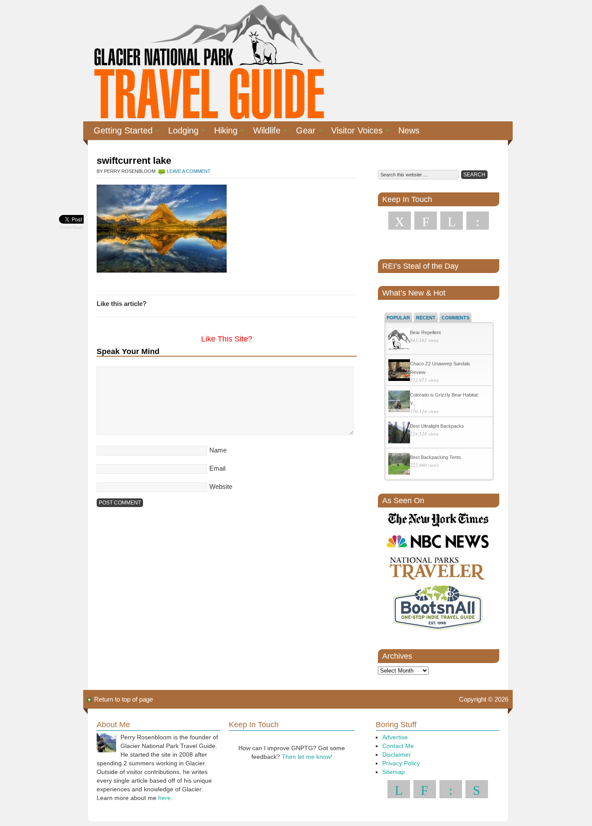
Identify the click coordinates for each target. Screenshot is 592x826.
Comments (455, 317)
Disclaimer (396, 754)
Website (220, 486)
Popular (398, 317)
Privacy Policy (401, 763)
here (164, 797)
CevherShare (71, 227)
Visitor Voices (353, 132)
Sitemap (393, 771)
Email (217, 468)
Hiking (222, 132)
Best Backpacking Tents (435, 457)
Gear (302, 132)
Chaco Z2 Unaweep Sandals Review (440, 368)
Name (218, 450)
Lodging (179, 132)
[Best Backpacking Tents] (399, 465)
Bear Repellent (425, 332)
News (409, 130)
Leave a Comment (189, 171)
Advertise (395, 737)
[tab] (398, 317)
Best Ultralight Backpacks (437, 426)
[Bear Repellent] (399, 340)
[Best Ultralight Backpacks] (399, 434)
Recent (426, 317)
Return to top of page (123, 699)
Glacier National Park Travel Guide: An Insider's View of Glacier (208, 60)
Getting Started (120, 132)
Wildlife (263, 132)
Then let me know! (307, 756)
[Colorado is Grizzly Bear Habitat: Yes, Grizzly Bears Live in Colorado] (399, 402)
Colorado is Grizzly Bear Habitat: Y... (444, 399)
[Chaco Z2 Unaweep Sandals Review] (399, 371)
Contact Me (398, 745)
